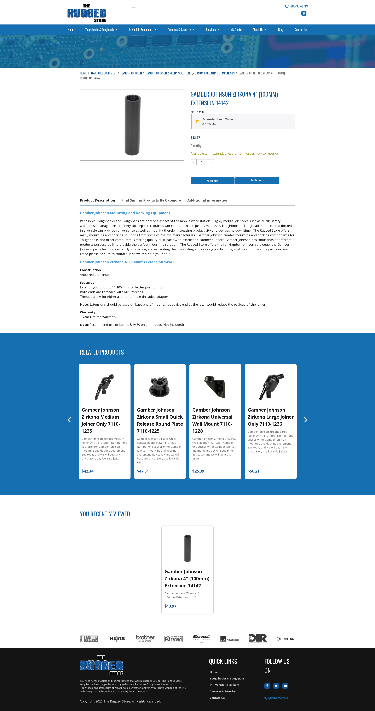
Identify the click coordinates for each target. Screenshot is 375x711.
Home (71, 29)
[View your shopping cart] (304, 15)
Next (305, 420)
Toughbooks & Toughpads (99, 29)
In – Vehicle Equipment (225, 685)
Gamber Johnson (131, 73)
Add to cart (212, 181)
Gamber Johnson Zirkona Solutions (168, 73)
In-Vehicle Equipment (141, 29)
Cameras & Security (179, 29)
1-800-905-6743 (298, 6)
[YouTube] (285, 686)
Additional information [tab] (208, 200)
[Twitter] (276, 686)
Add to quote (257, 180)
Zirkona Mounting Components (215, 73)
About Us (258, 29)
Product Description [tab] (97, 200)
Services (211, 29)
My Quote (236, 29)
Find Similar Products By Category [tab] (151, 200)
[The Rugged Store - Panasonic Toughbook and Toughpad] (86, 13)
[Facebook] (267, 686)
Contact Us (300, 29)
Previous (70, 420)
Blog (280, 29)
